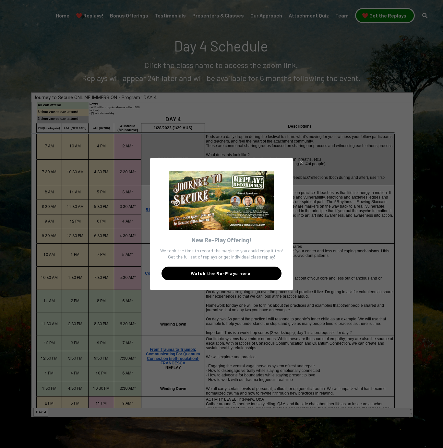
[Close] (301, 163)
